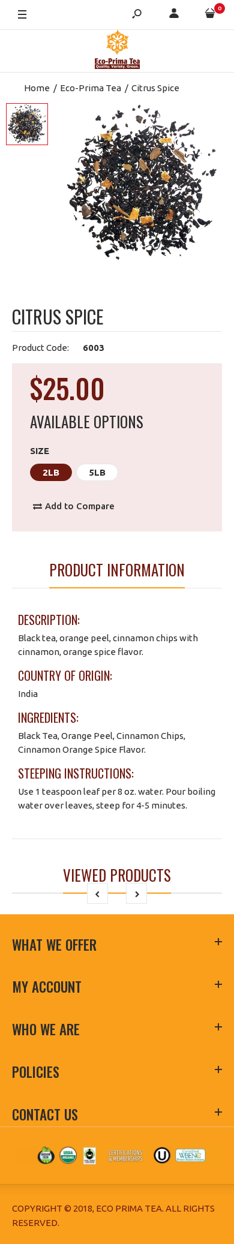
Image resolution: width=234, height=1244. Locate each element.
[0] (210, 15)
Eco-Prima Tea (90, 88)
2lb (51, 472)
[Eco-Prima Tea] (117, 51)
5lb (97, 472)
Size (39, 451)
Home (37, 88)
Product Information (117, 569)
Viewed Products (117, 875)
